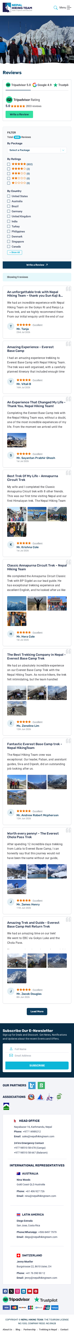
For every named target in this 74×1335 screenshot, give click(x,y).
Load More (37, 1011)
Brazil (15, 206)
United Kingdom (21, 216)
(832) (29, 164)
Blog (18, 1329)
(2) (28, 168)
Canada (16, 246)
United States (20, 196)
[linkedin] (23, 1291)
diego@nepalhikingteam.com (41, 1237)
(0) (28, 173)
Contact (64, 1329)
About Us (7, 1329)
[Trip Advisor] (16, 1299)
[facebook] (5, 1291)
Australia (17, 201)
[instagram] (17, 1291)
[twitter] (11, 1291)
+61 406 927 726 (35, 1191)
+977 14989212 (32, 1131)
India (14, 221)
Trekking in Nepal (48, 1329)
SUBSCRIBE (37, 1065)
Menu (62, 7)
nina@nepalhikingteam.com (40, 1196)
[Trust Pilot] (45, 1299)
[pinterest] (35, 1291)
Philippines (18, 231)
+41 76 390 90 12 (35, 1273)
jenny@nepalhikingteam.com (41, 1277)
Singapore (18, 241)
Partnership (30, 1329)
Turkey (16, 226)
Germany (17, 211)
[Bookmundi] (41, 1085)
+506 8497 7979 (47, 1232)
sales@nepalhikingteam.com (38, 1136)
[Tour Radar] (32, 1085)
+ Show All (15, 252)
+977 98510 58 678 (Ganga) (30, 1147)
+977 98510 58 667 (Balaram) (31, 1152)
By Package (14, 143)
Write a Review (19, 114)
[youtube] (29, 1291)
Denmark (17, 236)
